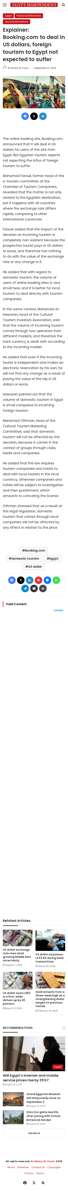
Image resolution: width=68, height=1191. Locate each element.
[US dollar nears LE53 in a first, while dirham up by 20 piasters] (17, 981)
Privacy (29, 1173)
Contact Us (38, 1167)
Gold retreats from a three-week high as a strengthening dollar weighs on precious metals (50, 999)
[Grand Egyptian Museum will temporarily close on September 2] (13, 1099)
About (11, 1167)
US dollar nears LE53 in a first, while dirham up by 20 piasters (16, 998)
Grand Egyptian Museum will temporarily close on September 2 (43, 1098)
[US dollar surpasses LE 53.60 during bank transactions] (50, 940)
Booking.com (35, 550)
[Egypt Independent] (34, 5)
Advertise (23, 1167)
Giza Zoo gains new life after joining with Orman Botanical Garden (43, 1116)
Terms (40, 1173)
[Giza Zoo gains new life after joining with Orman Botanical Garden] (13, 1117)
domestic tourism (25, 558)
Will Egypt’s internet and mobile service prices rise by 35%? (30, 1077)
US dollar (35, 566)
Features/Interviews (29, 15)
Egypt (8, 15)
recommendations (16, 21)
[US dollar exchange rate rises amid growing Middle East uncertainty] (17, 938)
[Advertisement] (34, 765)
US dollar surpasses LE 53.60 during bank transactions (50, 958)
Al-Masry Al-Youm (18, 68)
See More (34, 1133)
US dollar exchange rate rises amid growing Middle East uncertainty (17, 955)
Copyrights (54, 1167)
